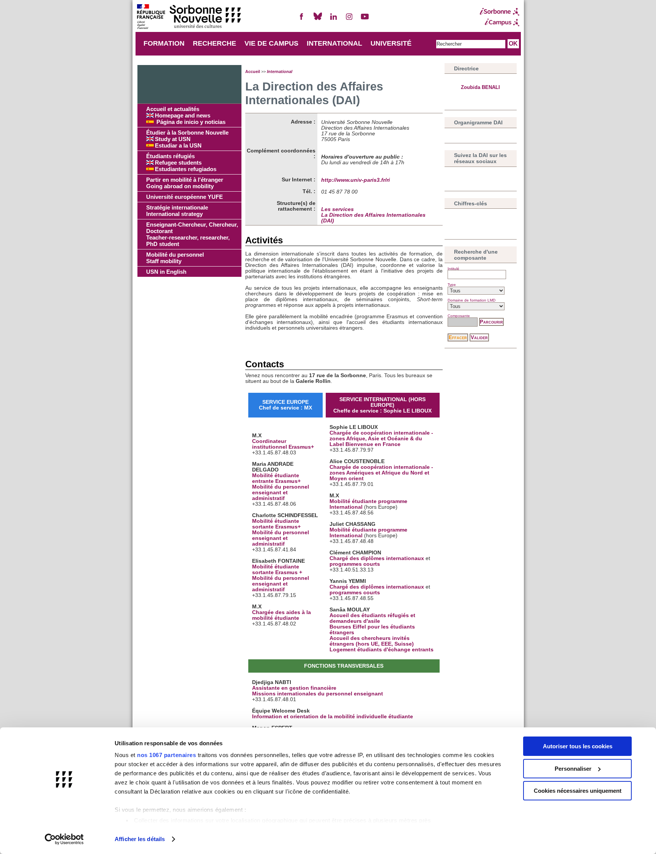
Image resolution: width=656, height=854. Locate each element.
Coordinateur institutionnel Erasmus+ (283, 444)
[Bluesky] (317, 19)
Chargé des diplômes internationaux (377, 558)
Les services (337, 209)
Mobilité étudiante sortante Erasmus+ (276, 524)
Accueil (252, 71)
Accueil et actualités (186, 115)
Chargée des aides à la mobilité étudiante (281, 615)
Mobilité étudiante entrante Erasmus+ (276, 478)
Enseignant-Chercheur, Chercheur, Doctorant (192, 234)
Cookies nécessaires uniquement (577, 790)
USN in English (166, 271)
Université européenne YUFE (184, 197)
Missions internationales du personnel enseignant (317, 694)
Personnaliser (573, 768)
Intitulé (453, 269)
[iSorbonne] (499, 12)
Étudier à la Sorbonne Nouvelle (187, 139)
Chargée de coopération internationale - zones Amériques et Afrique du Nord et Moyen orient (381, 472)
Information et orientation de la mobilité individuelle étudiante (332, 716)
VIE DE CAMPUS (271, 43)
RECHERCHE (214, 43)
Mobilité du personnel (175, 257)
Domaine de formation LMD (471, 300)
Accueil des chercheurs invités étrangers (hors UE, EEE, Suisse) (372, 641)
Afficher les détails (140, 839)
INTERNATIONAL (334, 43)
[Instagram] (349, 19)
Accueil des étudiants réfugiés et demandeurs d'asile (372, 618)
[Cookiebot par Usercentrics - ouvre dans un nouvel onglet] (64, 839)
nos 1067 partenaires (166, 755)
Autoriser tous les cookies (577, 746)
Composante (459, 316)
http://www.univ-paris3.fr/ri (355, 180)
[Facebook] (301, 19)
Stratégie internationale (177, 210)
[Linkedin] (333, 19)
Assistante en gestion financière (294, 688)
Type (452, 285)
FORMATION (164, 43)
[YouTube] (364, 19)
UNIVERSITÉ (391, 43)
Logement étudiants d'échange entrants (382, 649)
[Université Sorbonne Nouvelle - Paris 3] (189, 17)
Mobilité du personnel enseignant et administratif (280, 492)
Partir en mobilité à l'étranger (184, 182)
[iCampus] (499, 22)
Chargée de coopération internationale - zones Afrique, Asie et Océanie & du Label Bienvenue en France (381, 438)
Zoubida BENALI (480, 87)
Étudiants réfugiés (181, 162)
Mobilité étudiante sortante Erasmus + (277, 569)
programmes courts (355, 564)
